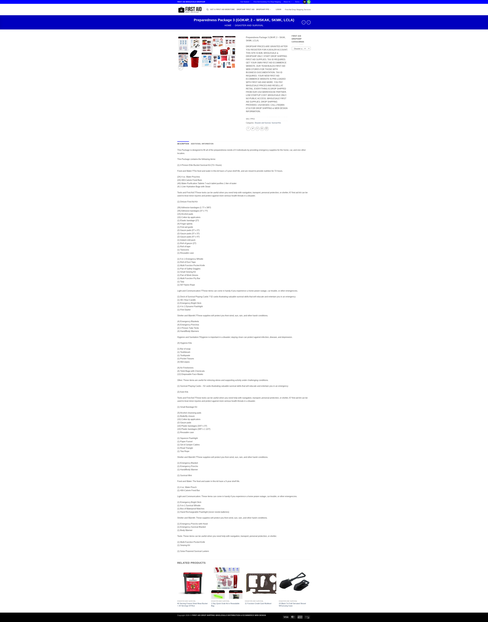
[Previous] (177, 589)
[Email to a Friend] (257, 129)
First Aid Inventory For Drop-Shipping (267, 2)
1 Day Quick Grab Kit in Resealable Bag (225, 604)
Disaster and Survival (249, 25)
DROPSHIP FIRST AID (246, 9)
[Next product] (304, 22)
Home (228, 25)
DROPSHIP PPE (262, 9)
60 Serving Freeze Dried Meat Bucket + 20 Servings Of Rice (192, 604)
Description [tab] (183, 144)
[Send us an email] (305, 2)
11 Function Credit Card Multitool (258, 603)
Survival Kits (276, 123)
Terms (297, 2)
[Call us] (309, 2)
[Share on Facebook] (248, 129)
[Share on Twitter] (253, 129)
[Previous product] (309, 22)
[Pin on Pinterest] (262, 129)
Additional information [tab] (202, 144)
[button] (278, 9)
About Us (287, 2)
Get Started (244, 2)
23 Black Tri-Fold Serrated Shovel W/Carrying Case (292, 604)
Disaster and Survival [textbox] (301, 49)
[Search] (207, 9)
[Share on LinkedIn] (266, 129)
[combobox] (301, 48)
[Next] (310, 589)
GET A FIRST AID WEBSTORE (222, 9)
